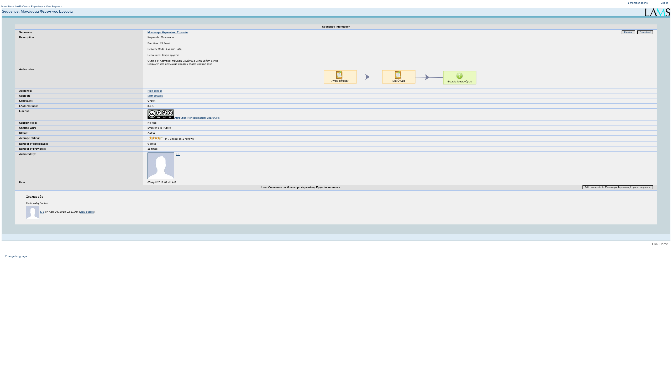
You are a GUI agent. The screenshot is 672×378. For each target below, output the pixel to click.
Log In (665, 2)
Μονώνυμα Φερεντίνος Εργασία (168, 32)
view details (87, 211)
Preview (628, 32)
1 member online (638, 2)
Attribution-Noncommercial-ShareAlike (197, 117)
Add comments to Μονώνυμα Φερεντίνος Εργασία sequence (617, 187)
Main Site (6, 6)
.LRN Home (659, 244)
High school (155, 90)
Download (645, 32)
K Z (42, 211)
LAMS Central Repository (29, 6)
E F (178, 154)
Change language (16, 256)
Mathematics (155, 95)
